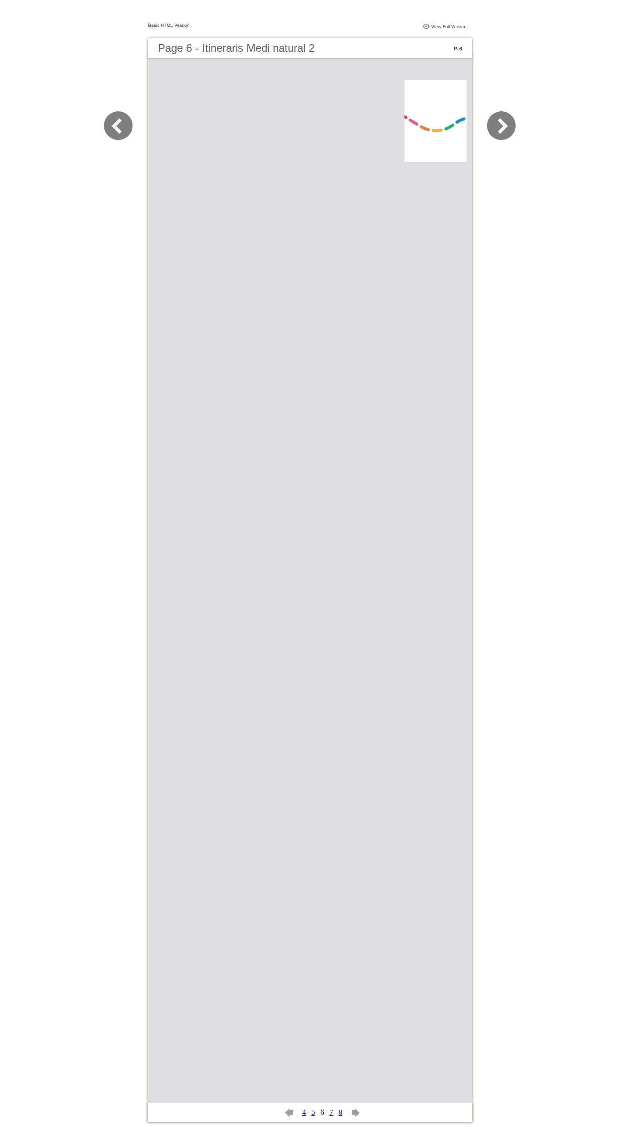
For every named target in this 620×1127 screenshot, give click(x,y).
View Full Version (449, 26)
